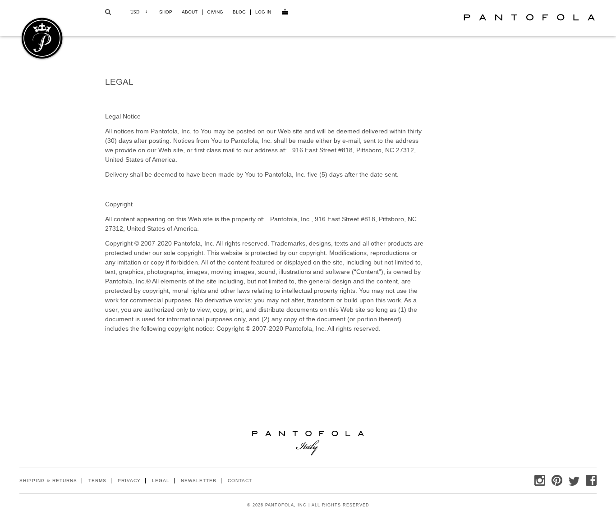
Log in (263, 11)
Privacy (129, 480)
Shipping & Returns (48, 480)
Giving (215, 11)
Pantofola (529, 17)
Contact (240, 480)
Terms (97, 480)
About (190, 11)
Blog (239, 11)
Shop (165, 11)
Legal (161, 480)
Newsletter (198, 480)
